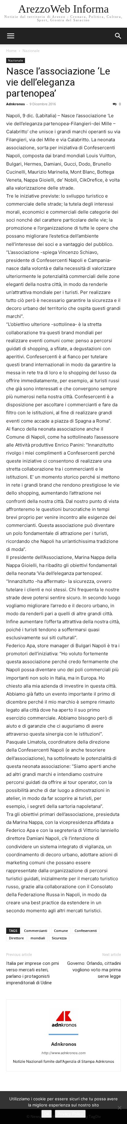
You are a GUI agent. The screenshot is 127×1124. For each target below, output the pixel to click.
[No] (119, 1108)
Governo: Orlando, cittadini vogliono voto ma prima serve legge (94, 970)
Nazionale (31, 50)
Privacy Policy (70, 1113)
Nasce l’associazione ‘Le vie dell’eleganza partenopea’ (58, 82)
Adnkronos (15, 104)
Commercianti (35, 930)
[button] (118, 36)
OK (46, 1113)
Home (11, 50)
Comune (61, 930)
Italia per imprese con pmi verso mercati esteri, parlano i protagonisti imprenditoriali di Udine (32, 973)
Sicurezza (59, 938)
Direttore (16, 938)
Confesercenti (86, 930)
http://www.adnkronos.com (64, 1053)
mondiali (38, 938)
